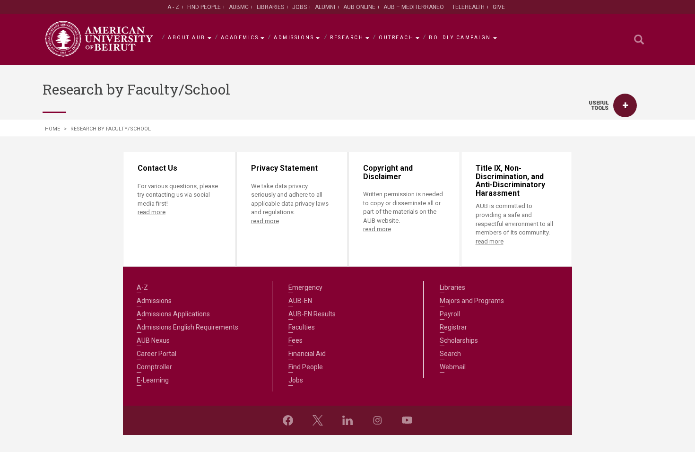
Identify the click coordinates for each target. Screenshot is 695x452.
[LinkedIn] (347, 420)
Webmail (453, 367)
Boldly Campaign (460, 37)
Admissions (294, 37)
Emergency (305, 287)
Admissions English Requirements (187, 327)
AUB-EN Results (312, 314)
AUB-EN (300, 300)
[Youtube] (407, 420)
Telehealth (468, 7)
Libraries (270, 7)
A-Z (142, 287)
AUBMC (239, 7)
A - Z (173, 7)
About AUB (187, 37)
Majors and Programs (472, 300)
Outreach (396, 37)
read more (151, 212)
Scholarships (459, 340)
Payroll (450, 314)
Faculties (301, 327)
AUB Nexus (153, 340)
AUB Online (359, 7)
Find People (204, 7)
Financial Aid (307, 353)
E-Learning (153, 380)
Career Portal (156, 353)
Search (450, 353)
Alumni (325, 7)
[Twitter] (317, 420)
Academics (240, 37)
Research (347, 37)
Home (52, 129)
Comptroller (154, 367)
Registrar (453, 327)
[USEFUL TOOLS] (625, 105)
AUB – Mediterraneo (413, 7)
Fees (295, 340)
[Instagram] (377, 420)
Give (499, 7)
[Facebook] (287, 420)
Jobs (299, 7)
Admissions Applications (173, 314)
